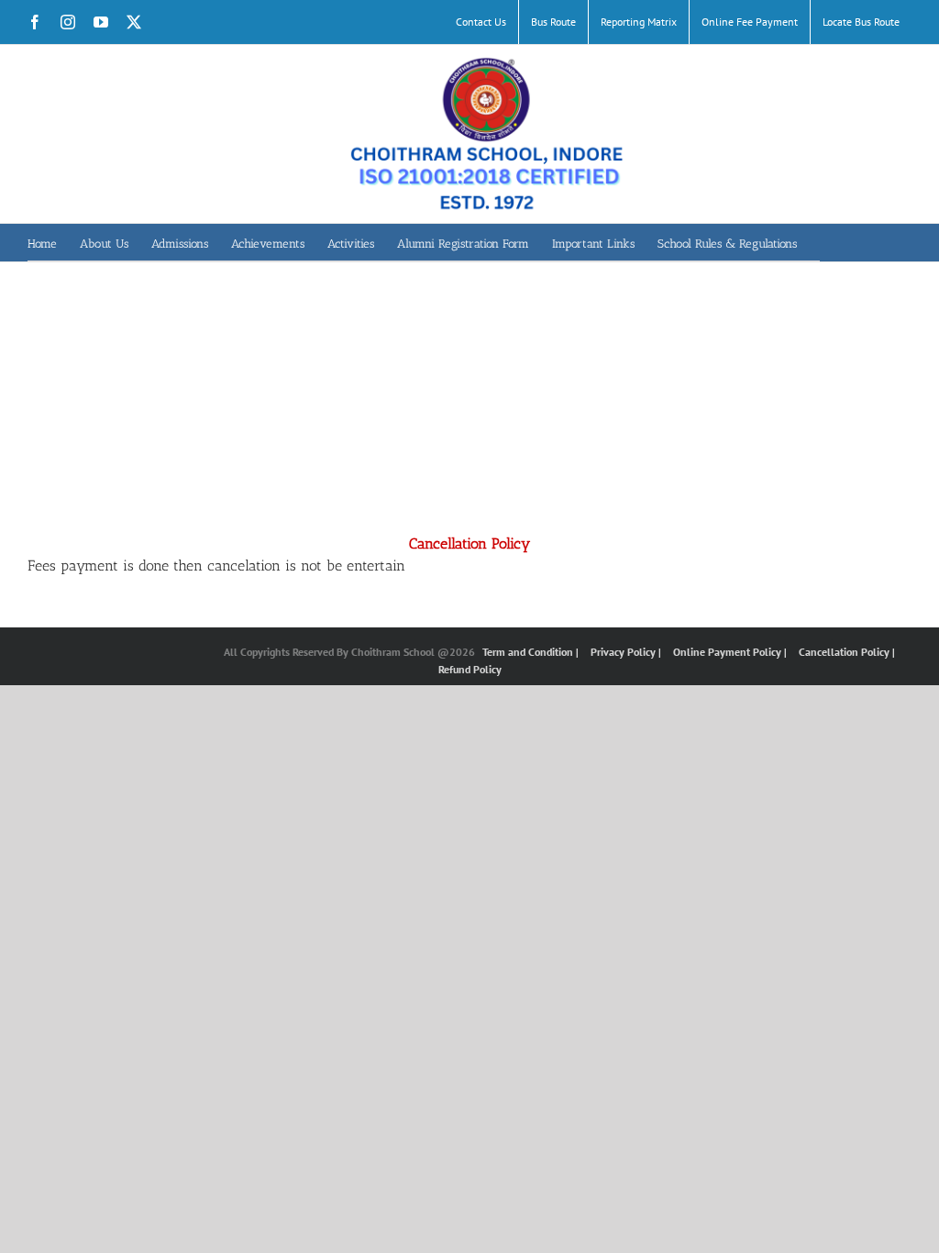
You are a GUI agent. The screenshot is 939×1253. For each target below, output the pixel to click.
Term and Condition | (531, 652)
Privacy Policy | (627, 652)
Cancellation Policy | (847, 652)
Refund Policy (470, 669)
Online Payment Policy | (731, 652)
